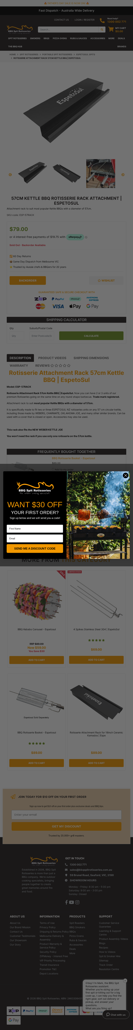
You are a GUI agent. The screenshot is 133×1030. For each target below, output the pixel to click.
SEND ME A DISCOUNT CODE (34, 548)
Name (10, 522)
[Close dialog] (125, 475)
